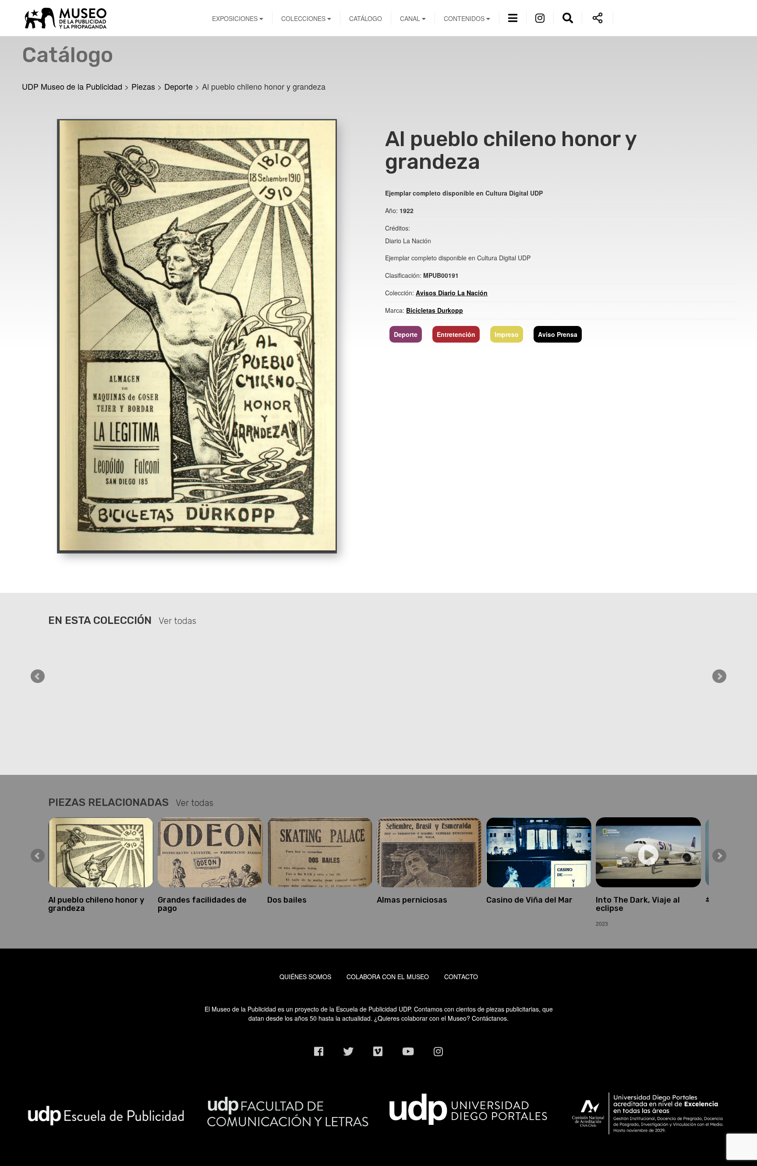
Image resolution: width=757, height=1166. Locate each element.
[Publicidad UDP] (106, 1114)
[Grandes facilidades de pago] (210, 852)
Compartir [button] (597, 18)
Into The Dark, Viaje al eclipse (638, 904)
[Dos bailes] (319, 852)
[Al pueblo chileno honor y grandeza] (197, 334)
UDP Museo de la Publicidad (106, 18)
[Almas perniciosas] (429, 852)
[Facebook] (318, 1051)
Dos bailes (287, 900)
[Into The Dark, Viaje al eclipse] (648, 852)
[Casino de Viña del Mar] (538, 852)
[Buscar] (567, 17)
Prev (38, 676)
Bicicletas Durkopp (434, 310)
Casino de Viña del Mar (529, 900)
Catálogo (365, 18)
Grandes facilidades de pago (202, 904)
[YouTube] (408, 1051)
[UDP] (469, 1107)
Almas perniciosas (412, 900)
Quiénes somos (305, 976)
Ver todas (177, 621)
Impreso (507, 334)
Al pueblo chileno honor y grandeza (96, 904)
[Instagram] (540, 17)
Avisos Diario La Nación (452, 292)
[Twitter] (348, 1051)
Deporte (405, 334)
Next (719, 676)
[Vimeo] (377, 1051)
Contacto (461, 976)
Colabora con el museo (388, 976)
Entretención (456, 334)
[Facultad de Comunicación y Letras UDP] (287, 1110)
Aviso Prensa (557, 334)
